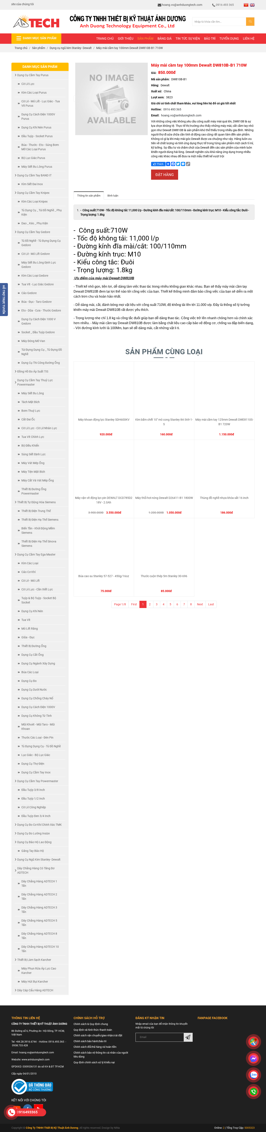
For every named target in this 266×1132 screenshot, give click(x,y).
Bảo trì (210, 38)
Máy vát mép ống (32, 463)
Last (211, 604)
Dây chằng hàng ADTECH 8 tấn (39, 936)
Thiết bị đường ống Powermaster (33, 491)
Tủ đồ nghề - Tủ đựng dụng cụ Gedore (41, 243)
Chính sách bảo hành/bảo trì (90, 1041)
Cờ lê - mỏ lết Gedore (35, 253)
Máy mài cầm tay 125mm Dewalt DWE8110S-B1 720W (224, 422)
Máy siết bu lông (32, 393)
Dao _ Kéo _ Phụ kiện (34, 223)
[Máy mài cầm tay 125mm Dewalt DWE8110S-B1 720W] (224, 389)
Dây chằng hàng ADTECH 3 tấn (39, 909)
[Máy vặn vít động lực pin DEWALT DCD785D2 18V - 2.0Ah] (104, 468)
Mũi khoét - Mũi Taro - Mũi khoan (38, 726)
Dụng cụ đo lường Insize (33, 833)
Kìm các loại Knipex (34, 201)
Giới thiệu (125, 38)
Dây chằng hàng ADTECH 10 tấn (40, 949)
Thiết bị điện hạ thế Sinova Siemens (38, 543)
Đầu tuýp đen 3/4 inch (35, 816)
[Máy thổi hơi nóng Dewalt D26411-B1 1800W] (164, 468)
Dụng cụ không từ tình (36, 715)
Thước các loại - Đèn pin (37, 737)
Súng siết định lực (33, 454)
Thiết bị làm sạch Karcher (34, 959)
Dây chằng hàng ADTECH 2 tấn (39, 896)
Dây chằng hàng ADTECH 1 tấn (39, 883)
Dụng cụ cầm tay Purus (32, 75)
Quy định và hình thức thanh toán (93, 1029)
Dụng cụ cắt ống (32, 654)
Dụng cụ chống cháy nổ (37, 698)
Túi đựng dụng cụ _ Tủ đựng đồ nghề (41, 352)
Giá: (153, 72)
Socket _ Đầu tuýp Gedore (38, 332)
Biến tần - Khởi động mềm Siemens (38, 530)
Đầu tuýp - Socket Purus (37, 136)
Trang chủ (105, 38)
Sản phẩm (145, 38)
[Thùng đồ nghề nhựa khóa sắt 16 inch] (224, 468)
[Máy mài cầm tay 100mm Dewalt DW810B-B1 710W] (111, 98)
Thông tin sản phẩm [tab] (88, 195)
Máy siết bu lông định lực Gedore (38, 265)
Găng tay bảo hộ (32, 850)
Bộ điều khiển (30, 445)
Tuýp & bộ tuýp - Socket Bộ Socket (38, 600)
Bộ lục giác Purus (33, 158)
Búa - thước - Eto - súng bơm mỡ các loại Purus (40, 147)
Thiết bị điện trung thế (36, 511)
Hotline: (156, 109)
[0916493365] (11, 1112)
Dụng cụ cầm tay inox (35, 772)
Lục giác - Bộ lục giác (35, 755)
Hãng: (155, 85)
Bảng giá (165, 38)
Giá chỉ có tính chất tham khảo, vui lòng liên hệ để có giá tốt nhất (193, 103)
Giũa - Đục (27, 637)
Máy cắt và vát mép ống (37, 480)
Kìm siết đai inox (32, 184)
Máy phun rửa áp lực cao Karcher (38, 970)
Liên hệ (249, 38)
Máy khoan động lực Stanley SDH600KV (103, 419)
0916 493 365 (224, 4)
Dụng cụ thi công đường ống (40, 362)
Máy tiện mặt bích (33, 471)
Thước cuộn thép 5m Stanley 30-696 (164, 576)
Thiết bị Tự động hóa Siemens (36, 502)
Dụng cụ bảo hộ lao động (34, 842)
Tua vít (25, 620)
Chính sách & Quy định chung (91, 1024)
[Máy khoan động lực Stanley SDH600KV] (104, 389)
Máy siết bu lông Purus (36, 166)
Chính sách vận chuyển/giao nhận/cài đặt (98, 1035)
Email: (155, 115)
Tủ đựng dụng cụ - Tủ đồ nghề (41, 746)
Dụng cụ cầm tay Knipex (33, 192)
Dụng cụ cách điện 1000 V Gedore (38, 321)
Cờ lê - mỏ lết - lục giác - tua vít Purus (40, 103)
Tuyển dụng (229, 38)
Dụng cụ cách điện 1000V (38, 707)
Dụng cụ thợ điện (32, 763)
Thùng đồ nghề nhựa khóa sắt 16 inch (224, 497)
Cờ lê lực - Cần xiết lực (37, 589)
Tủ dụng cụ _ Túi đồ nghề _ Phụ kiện (41, 212)
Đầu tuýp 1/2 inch (33, 798)
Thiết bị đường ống (33, 646)
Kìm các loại (29, 563)
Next (200, 604)
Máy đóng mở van (33, 341)
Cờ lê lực (27, 83)
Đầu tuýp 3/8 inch (33, 789)
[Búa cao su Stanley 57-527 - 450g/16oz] (104, 546)
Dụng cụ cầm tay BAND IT (34, 175)
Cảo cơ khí (28, 572)
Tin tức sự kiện (188, 38)
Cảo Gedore (29, 293)
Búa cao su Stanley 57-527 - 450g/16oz (103, 576)
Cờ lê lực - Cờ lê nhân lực (39, 428)
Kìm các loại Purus (34, 92)
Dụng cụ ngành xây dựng (38, 663)
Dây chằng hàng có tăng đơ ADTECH (35, 870)
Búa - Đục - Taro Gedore (36, 301)
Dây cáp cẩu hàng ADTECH (35, 990)
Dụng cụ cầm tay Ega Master (36, 554)
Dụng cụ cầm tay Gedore (33, 232)
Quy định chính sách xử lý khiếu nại (94, 1062)
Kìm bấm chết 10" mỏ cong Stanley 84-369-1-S (164, 422)
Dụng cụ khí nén (32, 611)
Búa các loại (29, 672)
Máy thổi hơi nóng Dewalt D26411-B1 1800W (164, 497)
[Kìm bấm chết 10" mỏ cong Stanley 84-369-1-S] (164, 389)
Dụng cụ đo (29, 681)
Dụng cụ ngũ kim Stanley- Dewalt (38, 859)
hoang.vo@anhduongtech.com (181, 4)
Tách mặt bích (30, 402)
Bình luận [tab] (112, 195)
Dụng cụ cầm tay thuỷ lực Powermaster (35, 382)
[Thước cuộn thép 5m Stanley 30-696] (164, 546)
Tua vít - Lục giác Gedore (37, 284)
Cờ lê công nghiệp (33, 807)
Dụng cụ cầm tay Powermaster (37, 781)
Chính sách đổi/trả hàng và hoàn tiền (95, 1046)
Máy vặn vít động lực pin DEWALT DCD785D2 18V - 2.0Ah (103, 500)
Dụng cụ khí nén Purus (36, 127)
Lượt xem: (157, 97)
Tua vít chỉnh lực (32, 436)
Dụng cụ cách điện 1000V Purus (38, 116)
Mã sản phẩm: (160, 79)
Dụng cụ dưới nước (34, 689)
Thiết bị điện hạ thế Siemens (39, 519)
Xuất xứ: (156, 91)
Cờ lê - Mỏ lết (30, 580)
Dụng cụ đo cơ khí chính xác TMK (39, 824)
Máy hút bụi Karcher (34, 981)
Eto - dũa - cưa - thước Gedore (41, 310)
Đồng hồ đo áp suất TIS (32, 371)
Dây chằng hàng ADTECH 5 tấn (39, 923)
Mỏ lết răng (29, 628)
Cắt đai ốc (28, 419)
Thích (159, 164)
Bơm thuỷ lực (30, 410)
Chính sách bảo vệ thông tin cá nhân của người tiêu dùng (101, 1054)
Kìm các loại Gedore (34, 275)
